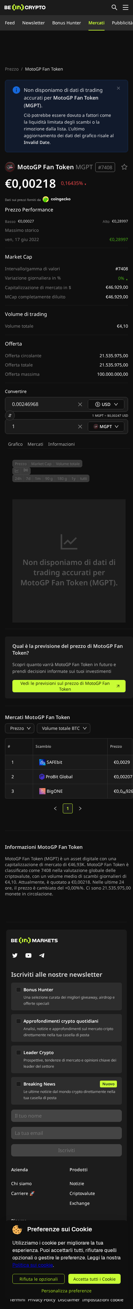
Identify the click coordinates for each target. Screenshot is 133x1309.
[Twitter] (15, 956)
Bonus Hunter (66, 23)
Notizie (77, 1183)
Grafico (15, 444)
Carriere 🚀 (23, 1193)
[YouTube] (28, 956)
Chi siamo (21, 1183)
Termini (17, 1300)
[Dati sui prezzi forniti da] (57, 200)
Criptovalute (82, 1193)
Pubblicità (122, 23)
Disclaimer (69, 1300)
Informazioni (61, 444)
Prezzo (12, 69)
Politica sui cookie (32, 1265)
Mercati (96, 23)
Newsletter (33, 23)
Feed (10, 23)
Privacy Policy (41, 1300)
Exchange (80, 1203)
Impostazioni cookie (102, 1300)
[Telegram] (42, 956)
